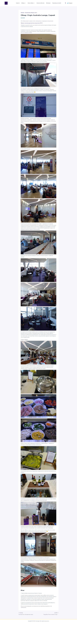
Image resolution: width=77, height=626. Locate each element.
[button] (25, 3)
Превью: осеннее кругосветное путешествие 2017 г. (32, 23)
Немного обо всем (40, 3)
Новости (18, 3)
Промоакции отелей (56, 3)
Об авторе (48, 3)
